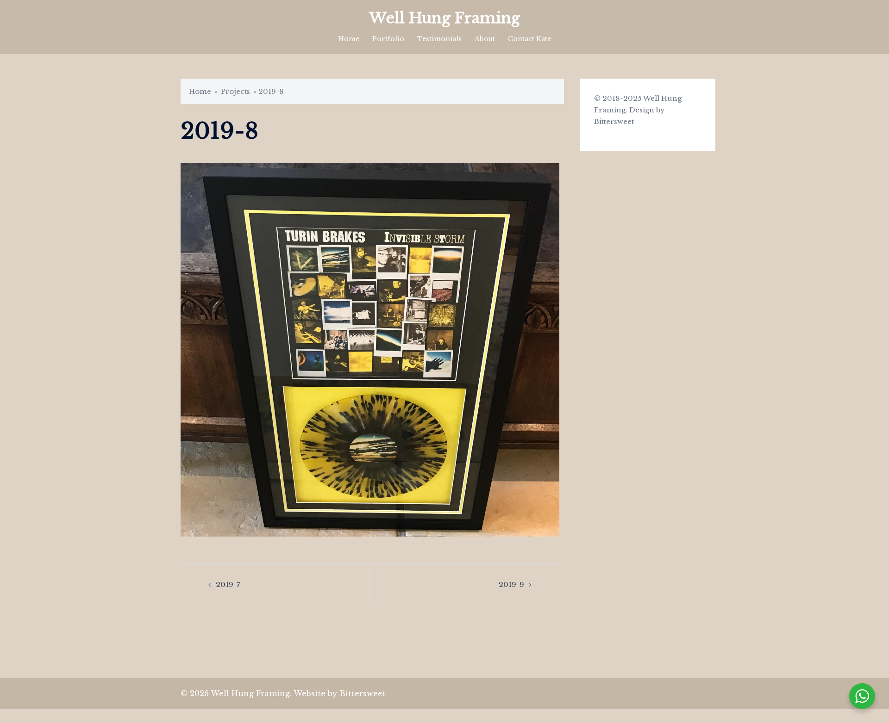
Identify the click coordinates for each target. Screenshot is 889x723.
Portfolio (388, 39)
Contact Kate (529, 39)
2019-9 (511, 584)
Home (348, 39)
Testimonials (439, 39)
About (485, 39)
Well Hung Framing (444, 18)
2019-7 (228, 584)
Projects (235, 91)
